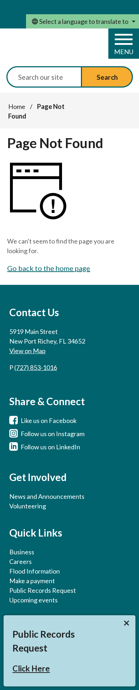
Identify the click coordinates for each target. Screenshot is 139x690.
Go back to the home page (48, 268)
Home (16, 106)
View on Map (27, 351)
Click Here (31, 668)
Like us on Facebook (49, 420)
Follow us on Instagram (52, 434)
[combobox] (82, 21)
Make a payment (32, 581)
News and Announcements (46, 496)
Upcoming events (33, 600)
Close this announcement (126, 623)
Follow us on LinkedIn (50, 447)
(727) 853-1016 (35, 367)
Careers (20, 561)
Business (21, 552)
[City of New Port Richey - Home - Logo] (43, 48)
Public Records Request (42, 590)
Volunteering (27, 506)
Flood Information (34, 571)
